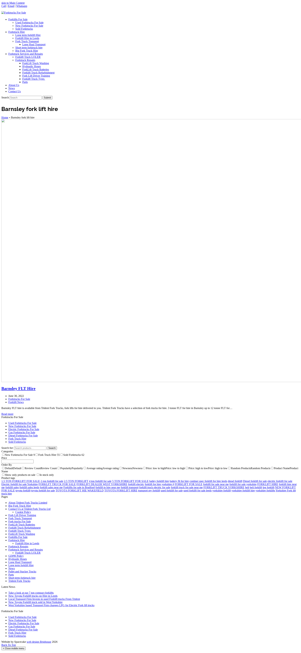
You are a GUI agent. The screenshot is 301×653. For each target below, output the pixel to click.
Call (3, 6)
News (11, 568)
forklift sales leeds (29, 487)
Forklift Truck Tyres (19, 530)
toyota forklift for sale (43, 490)
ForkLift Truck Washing (21, 533)
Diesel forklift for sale (255, 481)
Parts (11, 574)
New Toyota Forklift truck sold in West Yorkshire (35, 602)
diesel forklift (235, 481)
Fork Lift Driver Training (22, 515)
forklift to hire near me (107, 487)
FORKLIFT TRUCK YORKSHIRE (223, 487)
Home (4, 117)
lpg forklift (268, 487)
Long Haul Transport (20, 562)
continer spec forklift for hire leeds (208, 481)
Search (52, 448)
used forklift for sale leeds (197, 490)
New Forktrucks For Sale (22, 426)
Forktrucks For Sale (19, 399)
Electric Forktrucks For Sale (23, 429)
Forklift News (16, 402)
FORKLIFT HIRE (267, 484)
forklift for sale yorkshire (243, 484)
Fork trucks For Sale (19, 521)
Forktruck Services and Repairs (25, 549)
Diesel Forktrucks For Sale (23, 435)
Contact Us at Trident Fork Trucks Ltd (29, 508)
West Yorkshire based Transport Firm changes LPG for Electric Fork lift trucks (51, 605)
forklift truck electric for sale (154, 487)
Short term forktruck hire (22, 577)
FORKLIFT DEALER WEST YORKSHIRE (101, 484)
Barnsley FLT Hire (18, 388)
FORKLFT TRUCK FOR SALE (57, 484)
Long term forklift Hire (21, 565)
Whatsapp (21, 6)
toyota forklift (23, 490)
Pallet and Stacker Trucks (22, 571)
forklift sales (12, 487)
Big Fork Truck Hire (19, 505)
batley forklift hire (159, 481)
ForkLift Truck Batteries (21, 524)
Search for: (7, 447)
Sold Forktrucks (17, 441)
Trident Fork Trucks (19, 580)
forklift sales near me (51, 487)
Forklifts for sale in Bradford (79, 487)
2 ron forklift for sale (52, 481)
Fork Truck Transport (20, 518)
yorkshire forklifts (265, 490)
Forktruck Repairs (18, 546)
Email (11, 6)
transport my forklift (149, 490)
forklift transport (129, 487)
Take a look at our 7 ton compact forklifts (31, 592)
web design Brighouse (39, 641)
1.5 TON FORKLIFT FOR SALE (20, 481)
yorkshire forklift (221, 490)
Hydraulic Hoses (17, 559)
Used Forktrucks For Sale (22, 423)
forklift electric (136, 484)
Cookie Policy (23, 512)
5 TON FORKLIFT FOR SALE (130, 481)
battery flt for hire (179, 481)
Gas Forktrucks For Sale (21, 432)
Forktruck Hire (16, 540)
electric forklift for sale (280, 481)
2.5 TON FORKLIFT (76, 481)
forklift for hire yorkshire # (159, 484)
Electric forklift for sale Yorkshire (19, 484)
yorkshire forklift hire (243, 490)
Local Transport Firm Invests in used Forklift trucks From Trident (44, 599)
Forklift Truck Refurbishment (24, 527)
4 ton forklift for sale (100, 481)
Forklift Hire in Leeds (27, 543)
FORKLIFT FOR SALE (188, 484)
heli (247, 487)
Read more (7, 413)
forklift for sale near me (216, 484)
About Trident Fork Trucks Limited (27, 502)
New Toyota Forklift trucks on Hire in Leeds (32, 595)
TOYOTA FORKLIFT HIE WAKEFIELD (80, 490)
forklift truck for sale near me (187, 487)
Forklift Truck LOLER (28, 552)
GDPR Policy (16, 555)
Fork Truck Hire (17, 438)
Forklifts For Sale (18, 537)
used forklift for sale (172, 490)
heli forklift (256, 487)
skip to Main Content (13, 2)
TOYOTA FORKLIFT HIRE (120, 490)
